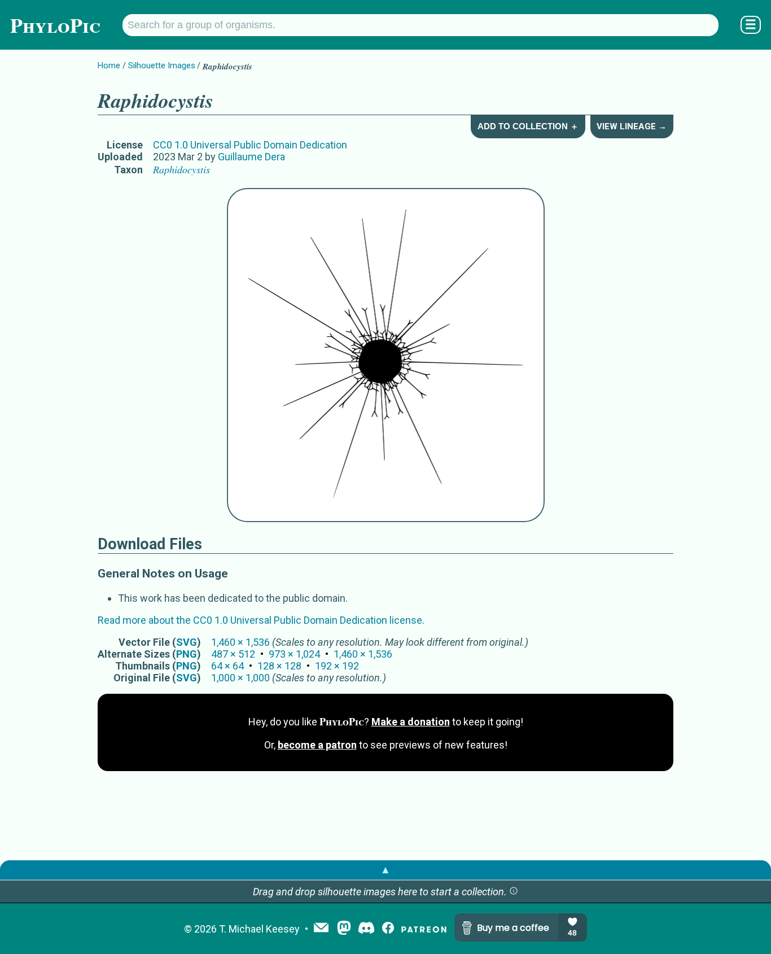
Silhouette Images (161, 65)
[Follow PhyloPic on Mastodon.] (344, 929)
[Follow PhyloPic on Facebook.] (388, 929)
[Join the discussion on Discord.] (366, 929)
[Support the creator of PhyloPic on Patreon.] (423, 929)
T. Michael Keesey (259, 929)
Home (109, 65)
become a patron (317, 745)
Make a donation (410, 722)
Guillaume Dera (251, 157)
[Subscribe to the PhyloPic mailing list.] (321, 929)
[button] (513, 892)
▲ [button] (385, 870)
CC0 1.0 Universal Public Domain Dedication (250, 145)
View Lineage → (632, 126)
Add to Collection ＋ (528, 126)
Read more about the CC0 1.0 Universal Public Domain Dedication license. (261, 620)
